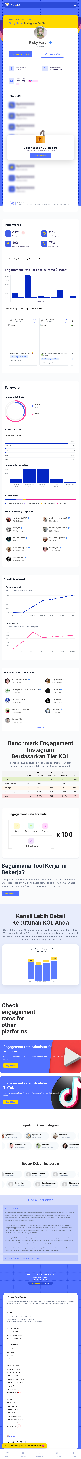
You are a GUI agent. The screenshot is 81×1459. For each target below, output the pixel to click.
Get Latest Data (22, 54)
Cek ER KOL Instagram (13, 1409)
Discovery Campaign (13, 1328)
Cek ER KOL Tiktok (12, 1406)
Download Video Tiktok (14, 1416)
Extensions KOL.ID (12, 1426)
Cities (18, 435)
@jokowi (57, 1144)
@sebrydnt (51, 1173)
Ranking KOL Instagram (14, 1369)
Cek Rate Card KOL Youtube (15, 1382)
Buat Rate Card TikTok (13, 1332)
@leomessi (25, 1135)
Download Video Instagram (15, 1419)
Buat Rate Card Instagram (14, 1335)
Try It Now (11, 1065)
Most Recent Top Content (14, 259)
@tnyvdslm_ (31, 1183)
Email (8, 1359)
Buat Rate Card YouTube (14, 1338)
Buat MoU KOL (11, 1403)
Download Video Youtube (14, 1423)
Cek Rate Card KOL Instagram (16, 1379)
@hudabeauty (32, 1144)
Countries (9, 435)
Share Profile (54, 54)
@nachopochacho (61, 1183)
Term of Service (12, 1349)
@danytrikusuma (26, 1173)
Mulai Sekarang (10, 893)
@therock (51, 1135)
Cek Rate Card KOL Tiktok (15, 1376)
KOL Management (12, 1392)
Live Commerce (11, 1389)
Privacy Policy (11, 1352)
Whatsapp (10, 1355)
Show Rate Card (40, 155)
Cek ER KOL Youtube (13, 1413)
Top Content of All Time (34, 259)
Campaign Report (12, 1386)
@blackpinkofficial (7, 1144)
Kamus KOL (10, 1399)
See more (40, 727)
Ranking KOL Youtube (13, 1372)
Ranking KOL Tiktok (13, 1365)
